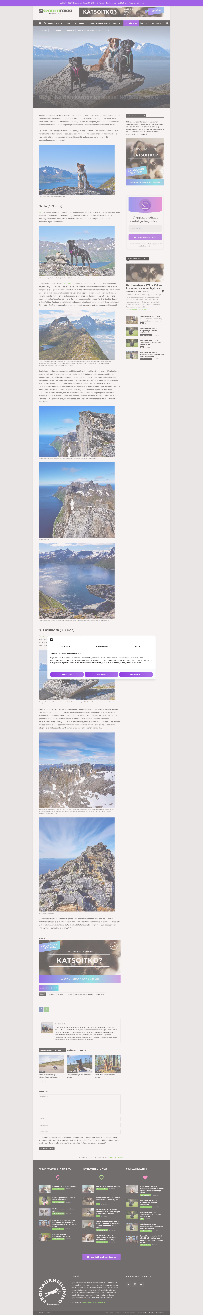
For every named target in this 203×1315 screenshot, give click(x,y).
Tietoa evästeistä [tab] (101, 646)
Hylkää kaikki (67, 674)
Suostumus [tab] (65, 646)
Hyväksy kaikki (136, 674)
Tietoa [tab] (137, 646)
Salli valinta (101, 674)
